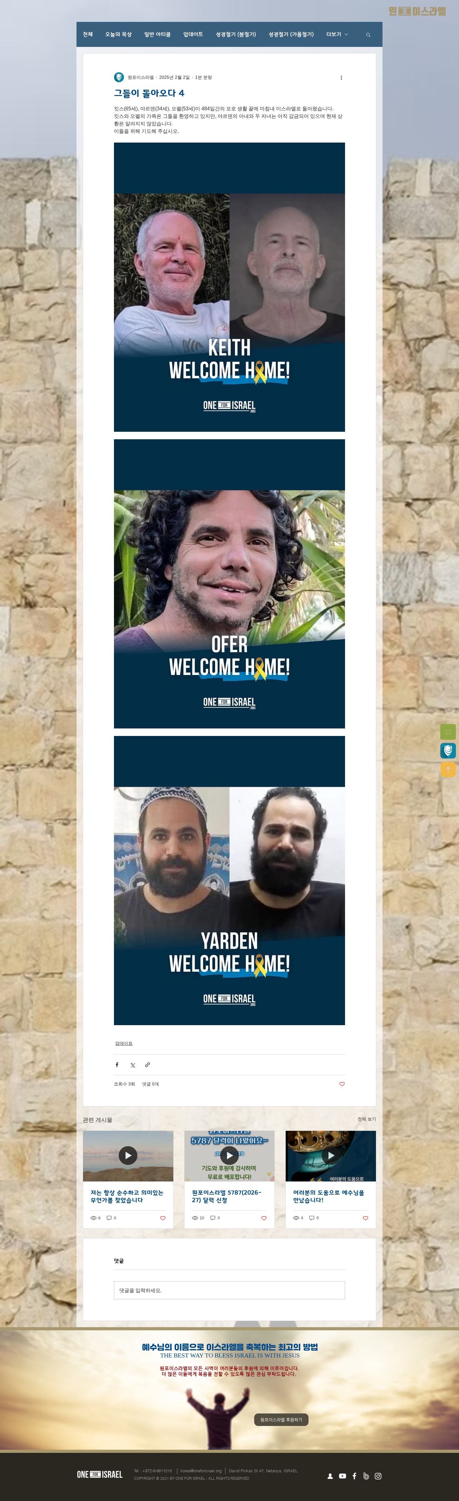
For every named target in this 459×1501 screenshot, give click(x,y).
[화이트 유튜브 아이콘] (342, 1476)
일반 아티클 (157, 34)
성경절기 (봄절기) (236, 34)
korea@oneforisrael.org (201, 1470)
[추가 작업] (341, 77)
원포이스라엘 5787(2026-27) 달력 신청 (226, 1196)
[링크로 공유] (148, 1065)
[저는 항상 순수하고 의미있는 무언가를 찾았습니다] (128, 1156)
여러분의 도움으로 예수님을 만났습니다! (328, 1196)
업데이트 (193, 34)
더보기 (333, 34)
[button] (448, 732)
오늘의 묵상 (118, 34)
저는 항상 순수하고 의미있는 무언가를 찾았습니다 (127, 1196)
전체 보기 (367, 1118)
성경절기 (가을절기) (291, 34)
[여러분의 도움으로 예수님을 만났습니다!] (331, 1156)
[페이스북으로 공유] (117, 1065)
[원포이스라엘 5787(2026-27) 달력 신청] (230, 1156)
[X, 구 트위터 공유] (132, 1065)
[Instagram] (378, 1476)
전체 (88, 34)
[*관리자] (330, 1476)
